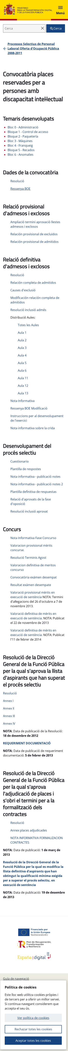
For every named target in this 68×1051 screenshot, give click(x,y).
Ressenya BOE (20, 189)
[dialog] (33, 1014)
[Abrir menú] (60, 9)
